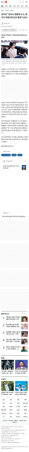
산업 (4, 406)
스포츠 (3, 379)
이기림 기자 (7, 23)
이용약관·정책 (22, 420)
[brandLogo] (4, 1)
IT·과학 (18, 406)
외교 (11, 403)
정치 (2, 10)
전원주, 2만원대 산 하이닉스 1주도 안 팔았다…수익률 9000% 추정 (13, 349)
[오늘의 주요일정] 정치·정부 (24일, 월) (11, 167)
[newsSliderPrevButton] (22, 314)
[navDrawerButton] (26, 2)
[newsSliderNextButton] (26, 314)
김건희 (20, 155)
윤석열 (14, 155)
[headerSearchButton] (20, 2)
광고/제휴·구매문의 (13, 420)
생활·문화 (3, 410)
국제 (25, 400)
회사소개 (5, 420)
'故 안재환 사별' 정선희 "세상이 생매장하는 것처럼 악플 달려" (13, 326)
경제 (18, 400)
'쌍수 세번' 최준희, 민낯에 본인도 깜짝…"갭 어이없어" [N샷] (13, 341)
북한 (18, 403)
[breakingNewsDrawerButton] (23, 2)
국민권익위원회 (6, 155)
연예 (2, 358)
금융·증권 (25, 403)
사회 (11, 400)
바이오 (25, 406)
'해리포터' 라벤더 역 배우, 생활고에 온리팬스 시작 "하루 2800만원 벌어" (13, 319)
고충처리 (14, 422)
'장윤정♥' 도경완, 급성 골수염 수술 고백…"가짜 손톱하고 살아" (13, 334)
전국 (4, 403)
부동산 (10, 406)
